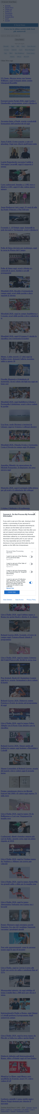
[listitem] (19, 551)
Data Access (19, 599)
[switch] (31, 557)
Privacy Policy (31, 599)
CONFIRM (12, 592)
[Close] (35, 515)
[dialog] (19, 557)
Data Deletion (7, 599)
